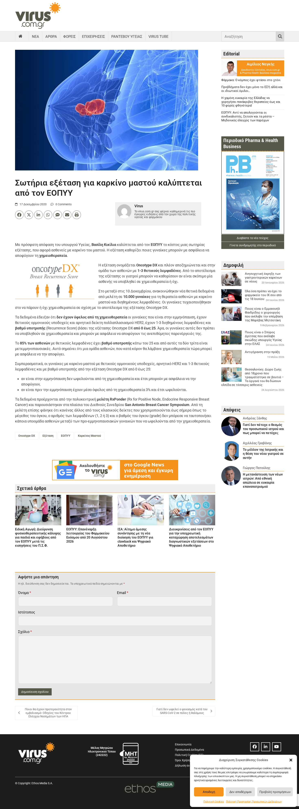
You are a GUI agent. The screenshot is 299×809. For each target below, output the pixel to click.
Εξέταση (48, 435)
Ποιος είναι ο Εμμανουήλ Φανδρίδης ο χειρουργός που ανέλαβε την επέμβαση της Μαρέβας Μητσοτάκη (264, 314)
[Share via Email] (67, 215)
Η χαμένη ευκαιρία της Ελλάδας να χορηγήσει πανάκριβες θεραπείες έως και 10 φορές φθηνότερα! (250, 102)
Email (122, 593)
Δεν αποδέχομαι (240, 792)
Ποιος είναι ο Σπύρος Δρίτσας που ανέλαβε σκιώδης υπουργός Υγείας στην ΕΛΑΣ (263, 338)
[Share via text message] (57, 215)
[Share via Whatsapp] (48, 215)
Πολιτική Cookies (213, 801)
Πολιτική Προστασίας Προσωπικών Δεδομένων (254, 801)
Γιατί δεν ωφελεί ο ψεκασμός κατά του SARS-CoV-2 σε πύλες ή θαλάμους (181, 711)
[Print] (76, 215)
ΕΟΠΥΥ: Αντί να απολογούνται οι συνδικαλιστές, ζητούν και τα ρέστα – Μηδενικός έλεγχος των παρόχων (247, 116)
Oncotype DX (26, 435)
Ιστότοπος (26, 612)
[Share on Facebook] (19, 215)
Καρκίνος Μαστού (89, 435)
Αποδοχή (209, 792)
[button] (291, 760)
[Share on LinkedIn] (38, 215)
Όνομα (24, 593)
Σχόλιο (25, 632)
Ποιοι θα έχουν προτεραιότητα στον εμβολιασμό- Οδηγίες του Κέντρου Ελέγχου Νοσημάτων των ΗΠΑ (48, 713)
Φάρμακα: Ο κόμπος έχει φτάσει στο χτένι (250, 80)
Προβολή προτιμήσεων (275, 792)
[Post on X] (29, 215)
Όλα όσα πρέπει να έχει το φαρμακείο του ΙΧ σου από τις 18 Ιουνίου (263, 295)
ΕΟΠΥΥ (65, 435)
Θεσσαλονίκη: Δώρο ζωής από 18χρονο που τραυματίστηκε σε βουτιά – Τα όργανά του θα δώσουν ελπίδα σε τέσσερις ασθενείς (252, 377)
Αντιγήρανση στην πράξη (262, 352)
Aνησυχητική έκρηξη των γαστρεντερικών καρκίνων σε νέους (263, 277)
